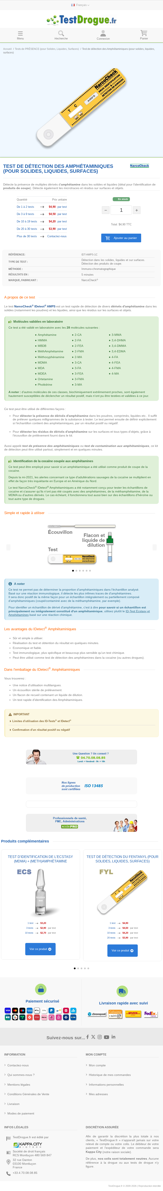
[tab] (81, 722)
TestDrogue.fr (115, 1186)
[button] (121, 238)
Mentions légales (18, 1084)
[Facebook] (87, 1037)
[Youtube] (106, 1037)
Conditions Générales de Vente (28, 1094)
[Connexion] (103, 35)
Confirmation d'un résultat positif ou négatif (41, 729)
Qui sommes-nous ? (21, 1075)
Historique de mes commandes (110, 1075)
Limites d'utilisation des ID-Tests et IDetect (41, 721)
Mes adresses (98, 1094)
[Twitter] (93, 1037)
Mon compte (97, 1065)
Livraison (13, 1104)
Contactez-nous (57, 236)
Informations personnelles (106, 1084)
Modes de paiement (20, 1113)
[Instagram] (100, 1037)
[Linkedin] (113, 1037)
